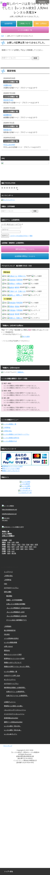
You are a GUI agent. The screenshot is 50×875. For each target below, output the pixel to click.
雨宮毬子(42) (8, 100)
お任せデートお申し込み (12, 675)
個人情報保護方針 (10, 630)
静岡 (21, 547)
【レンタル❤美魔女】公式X (15, 612)
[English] (7, 187)
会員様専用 (8, 23)
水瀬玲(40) (7, 85)
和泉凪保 (19, 303)
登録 (30, 236)
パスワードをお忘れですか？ (19, 236)
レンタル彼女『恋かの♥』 (12, 726)
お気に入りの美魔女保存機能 (15, 604)
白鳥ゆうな (22, 276)
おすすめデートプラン (11, 588)
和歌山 (31, 549)
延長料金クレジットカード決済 (12, 466)
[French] (9, 187)
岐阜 (13, 547)
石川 (34, 547)
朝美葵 (17, 314)
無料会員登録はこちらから (25, 249)
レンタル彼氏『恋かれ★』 (12, 730)
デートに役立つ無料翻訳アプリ (16, 620)
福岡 (8, 553)
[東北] (4, 542)
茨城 (27, 544)
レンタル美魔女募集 (10, 642)
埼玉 (18, 544)
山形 (13, 542)
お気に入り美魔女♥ (8, 536)
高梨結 (17, 306)
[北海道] (4, 540)
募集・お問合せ (41, 23)
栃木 (32, 544)
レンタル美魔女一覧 (10, 671)
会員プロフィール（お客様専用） (17, 695)
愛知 (8, 547)
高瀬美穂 (19, 280)
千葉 (23, 544)
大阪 (8, 549)
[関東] (4, 544)
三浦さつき (22, 291)
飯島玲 (17, 287)
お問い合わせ (8, 646)
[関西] (4, 549)
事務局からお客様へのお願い (13, 706)
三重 (17, 547)
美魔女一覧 (5, 531)
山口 (13, 551)
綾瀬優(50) (7, 115)
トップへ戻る (8, 871)
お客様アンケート (10, 702)
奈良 (26, 549)
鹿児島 (14, 553)
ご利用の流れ (8, 576)
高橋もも (19, 318)
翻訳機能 (9, 596)
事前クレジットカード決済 (11, 468)
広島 (8, 551)
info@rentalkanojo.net (9, 514)
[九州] (4, 553)
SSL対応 (7, 634)
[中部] (4, 547)
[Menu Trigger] (4, 4)
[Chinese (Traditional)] (5, 187)
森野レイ (19, 295)
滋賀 (21, 549)
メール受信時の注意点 (11, 638)
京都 (17, 549)
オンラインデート (10, 679)
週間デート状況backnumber (13, 722)
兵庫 (13, 549)
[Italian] (12, 187)
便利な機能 (7, 592)
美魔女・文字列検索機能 (14, 600)
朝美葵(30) (7, 130)
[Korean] (17, 187)
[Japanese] (14, 187)
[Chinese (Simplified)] (2, 187)
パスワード (4, 229)
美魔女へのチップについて (11, 471)
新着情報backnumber (11, 718)
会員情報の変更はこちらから (25, 256)
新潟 (26, 547)
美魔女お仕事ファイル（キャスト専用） (17, 666)
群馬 (36, 544)
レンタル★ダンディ (10, 734)
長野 (30, 547)
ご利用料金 (7, 580)
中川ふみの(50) (9, 145)
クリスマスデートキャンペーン (14, 714)
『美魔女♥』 (20, 372)
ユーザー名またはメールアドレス (12, 224)
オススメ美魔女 (7, 533)
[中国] (4, 551)
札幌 (10, 540)
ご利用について (24, 23)
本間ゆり (19, 284)
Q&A (5, 584)
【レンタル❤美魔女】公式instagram (18, 608)
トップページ (8, 572)
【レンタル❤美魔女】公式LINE (16, 616)
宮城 (8, 542)
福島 (17, 542)
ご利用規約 (7, 626)
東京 (8, 544)
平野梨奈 (19, 310)
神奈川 (14, 544)
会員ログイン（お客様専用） (15, 691)
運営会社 (7, 650)
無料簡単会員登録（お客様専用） (15, 687)
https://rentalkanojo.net (9, 509)
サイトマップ (7, 746)
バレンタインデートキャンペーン (15, 710)
